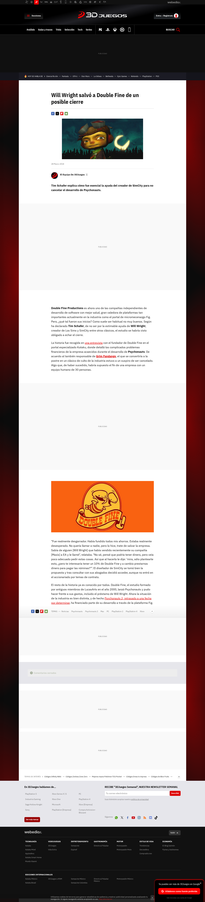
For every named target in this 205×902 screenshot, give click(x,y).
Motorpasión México (125, 879)
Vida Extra (52, 849)
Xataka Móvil (30, 849)
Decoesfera (144, 849)
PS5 (157, 76)
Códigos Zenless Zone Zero (77, 776)
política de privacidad (140, 799)
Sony (27, 810)
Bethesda (109, 76)
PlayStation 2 (117, 611)
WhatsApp (116, 817)
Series (89, 29)
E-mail (66, 113)
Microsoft (56, 804)
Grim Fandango (106, 356)
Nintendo (134, 76)
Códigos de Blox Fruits (160, 776)
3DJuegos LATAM (55, 879)
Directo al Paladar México (101, 880)
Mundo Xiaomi (31, 861)
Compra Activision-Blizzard (87, 811)
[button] (73, 174)
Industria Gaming (32, 799)
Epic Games (122, 76)
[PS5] (108, 30)
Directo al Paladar (101, 846)
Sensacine (75, 846)
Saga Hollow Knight (33, 804)
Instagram (139, 817)
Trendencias (144, 846)
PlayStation (147, 76)
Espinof (74, 849)
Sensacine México (78, 879)
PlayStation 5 (31, 794)
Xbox (142, 611)
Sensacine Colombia (79, 883)
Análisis (31, 29)
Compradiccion (146, 853)
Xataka (28, 846)
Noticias (65, 611)
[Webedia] (33, 832)
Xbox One (56, 799)
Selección (69, 29)
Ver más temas (32, 819)
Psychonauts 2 (91, 611)
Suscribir (175, 793)
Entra (158, 15)
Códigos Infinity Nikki (53, 776)
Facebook (53, 113)
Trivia (58, 29)
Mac (102, 611)
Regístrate (168, 15)
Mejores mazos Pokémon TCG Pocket (107, 776)
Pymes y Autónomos (170, 849)
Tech (80, 29)
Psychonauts (77, 611)
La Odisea (98, 76)
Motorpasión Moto (124, 849)
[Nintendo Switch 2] (122, 30)
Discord (150, 817)
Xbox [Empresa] (85, 804)
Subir (172, 833)
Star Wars (85, 76)
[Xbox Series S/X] (115, 30)
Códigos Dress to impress (136, 776)
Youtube (133, 817)
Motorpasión (122, 846)
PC (108, 611)
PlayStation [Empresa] (61, 810)
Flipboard (61, 113)
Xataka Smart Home (33, 857)
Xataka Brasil (30, 883)
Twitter (57, 113)
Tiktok (156, 817)
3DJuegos (102, 15)
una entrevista (94, 343)
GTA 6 (75, 76)
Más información (105, 899)
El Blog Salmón (168, 846)
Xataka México (31, 879)
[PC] (100, 30)
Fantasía (65, 76)
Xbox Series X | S (59, 794)
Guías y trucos (45, 29)
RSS (145, 817)
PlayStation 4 (131, 611)
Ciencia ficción (52, 76)
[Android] (129, 30)
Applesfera (29, 853)
